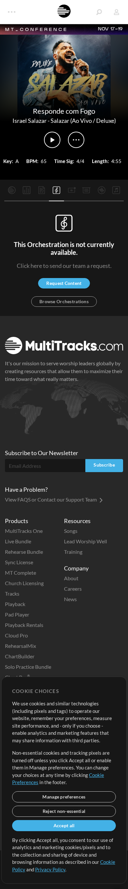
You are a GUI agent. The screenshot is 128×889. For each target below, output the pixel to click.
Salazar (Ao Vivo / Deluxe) (83, 120)
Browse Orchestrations (64, 301)
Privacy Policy (50, 869)
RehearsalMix (20, 646)
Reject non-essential (64, 811)
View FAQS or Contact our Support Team (51, 499)
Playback (15, 604)
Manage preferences (63, 796)
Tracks (12, 593)
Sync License (19, 562)
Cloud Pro (16, 635)
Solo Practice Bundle (28, 667)
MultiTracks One (24, 531)
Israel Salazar (29, 120)
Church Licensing (24, 583)
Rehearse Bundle (24, 552)
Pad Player (17, 614)
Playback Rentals (24, 625)
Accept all (64, 825)
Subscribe (104, 465)
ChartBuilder (19, 656)
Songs (70, 531)
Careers (73, 588)
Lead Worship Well (85, 541)
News (70, 599)
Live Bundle (18, 541)
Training (73, 552)
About (71, 578)
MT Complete (20, 572)
